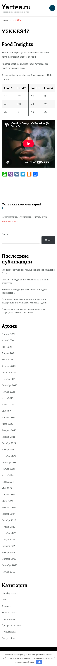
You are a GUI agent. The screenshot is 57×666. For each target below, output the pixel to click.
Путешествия (9, 631)
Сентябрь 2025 (9, 385)
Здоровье (6, 605)
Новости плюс (9, 618)
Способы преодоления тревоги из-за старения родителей (25, 281)
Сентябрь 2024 (9, 462)
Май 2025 (7, 411)
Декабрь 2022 (9, 545)
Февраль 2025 (9, 430)
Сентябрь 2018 (9, 565)
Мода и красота (9, 612)
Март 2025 (7, 423)
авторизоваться (9, 220)
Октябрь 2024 (9, 456)
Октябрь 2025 (9, 378)
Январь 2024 (8, 513)
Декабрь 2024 (9, 443)
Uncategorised (9, 593)
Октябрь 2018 (9, 558)
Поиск (5, 234)
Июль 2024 (8, 475)
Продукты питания (11, 625)
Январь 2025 (8, 436)
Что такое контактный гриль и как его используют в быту (28, 271)
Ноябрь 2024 (8, 449)
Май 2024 (7, 488)
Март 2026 (7, 359)
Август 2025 (8, 391)
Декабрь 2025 (9, 372)
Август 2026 (8, 333)
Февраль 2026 (9, 366)
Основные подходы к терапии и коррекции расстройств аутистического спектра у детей (24, 301)
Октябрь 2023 (9, 532)
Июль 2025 (8, 398)
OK (39, 662)
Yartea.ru (16, 7)
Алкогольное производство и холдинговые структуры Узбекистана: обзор (24, 310)
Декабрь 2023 (9, 520)
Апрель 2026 (8, 353)
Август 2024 (8, 468)
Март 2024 (7, 500)
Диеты (5, 599)
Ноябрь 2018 (8, 552)
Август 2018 (8, 571)
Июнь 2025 (8, 404)
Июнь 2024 (8, 481)
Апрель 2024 (8, 494)
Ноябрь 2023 (8, 526)
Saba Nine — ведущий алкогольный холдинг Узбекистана (24, 291)
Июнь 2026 (8, 340)
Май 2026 (7, 346)
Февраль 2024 (9, 507)
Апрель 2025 (8, 417)
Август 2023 (8, 539)
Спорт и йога (8, 638)
